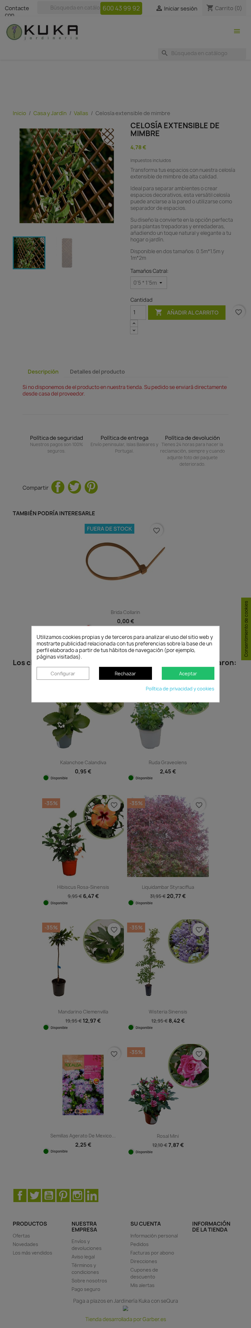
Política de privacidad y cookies (180, 688)
